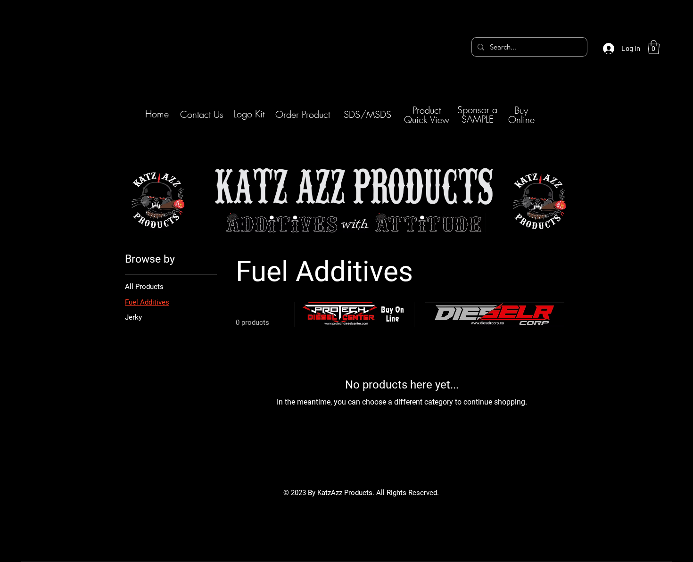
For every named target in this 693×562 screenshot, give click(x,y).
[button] (654, 47)
